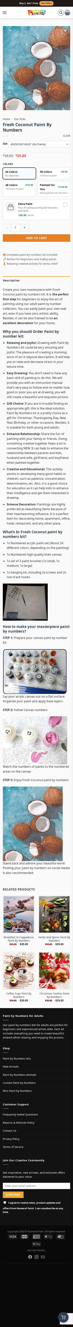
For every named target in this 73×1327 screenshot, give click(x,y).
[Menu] (6, 13)
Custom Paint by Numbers (19, 1083)
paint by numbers (34, 868)
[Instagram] (36, 1257)
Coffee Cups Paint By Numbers (18, 995)
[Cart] (67, 13)
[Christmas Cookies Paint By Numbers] (54, 971)
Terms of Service (13, 1147)
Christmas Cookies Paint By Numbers (54, 995)
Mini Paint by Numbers (17, 1091)
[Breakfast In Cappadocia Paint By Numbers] (19, 914)
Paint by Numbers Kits (17, 1058)
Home (6, 119)
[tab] (36, 280)
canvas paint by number (50, 638)
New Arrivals (11, 1066)
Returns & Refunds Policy (18, 1122)
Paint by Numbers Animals (19, 1075)
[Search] (61, 13)
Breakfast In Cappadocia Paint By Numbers (19, 939)
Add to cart (36, 238)
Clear (66, 135)
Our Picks (20, 119)
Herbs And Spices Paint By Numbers (54, 939)
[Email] (43, 1257)
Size (5, 144)
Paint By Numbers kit (21, 413)
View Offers (46, 3)
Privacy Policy (11, 1139)
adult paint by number (45, 304)
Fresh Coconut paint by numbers (32, 534)
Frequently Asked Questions (20, 1114)
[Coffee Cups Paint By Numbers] (19, 971)
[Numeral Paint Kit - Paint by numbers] (36, 12)
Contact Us (9, 1130)
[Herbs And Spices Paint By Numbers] (54, 914)
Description (11, 280)
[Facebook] (30, 1257)
